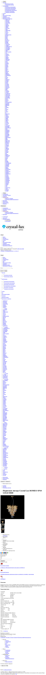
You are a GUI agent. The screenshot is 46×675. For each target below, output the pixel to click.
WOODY (7, 189)
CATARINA (7, 48)
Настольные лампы (7, 15)
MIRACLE (7, 141)
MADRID (7, 126)
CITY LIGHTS (8, 51)
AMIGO (7, 26)
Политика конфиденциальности (11, 199)
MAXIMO (7, 135)
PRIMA (6, 154)
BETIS (6, 39)
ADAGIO (7, 20)
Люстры (4, 2)
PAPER (6, 152)
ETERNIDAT (8, 75)
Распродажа (5, 201)
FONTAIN (7, 87)
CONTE (7, 54)
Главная (4, 485)
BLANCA (7, 40)
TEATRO (7, 179)
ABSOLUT (7, 19)
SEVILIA (7, 166)
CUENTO (7, 60)
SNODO (7, 170)
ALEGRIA (7, 21)
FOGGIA (7, 86)
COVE (6, 56)
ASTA (6, 31)
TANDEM (7, 178)
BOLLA (7, 41)
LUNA (6, 124)
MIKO (6, 139)
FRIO (6, 89)
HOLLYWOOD (8, 102)
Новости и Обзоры (9, 198)
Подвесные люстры (9, 3)
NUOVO (7, 143)
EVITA (6, 77)
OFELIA (7, 144)
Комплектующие (6, 17)
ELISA (6, 72)
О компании (5, 194)
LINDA (6, 119)
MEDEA (7, 136)
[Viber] (6, 552)
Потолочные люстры (9, 4)
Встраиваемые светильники (11, 10)
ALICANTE (7, 23)
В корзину (3, 560)
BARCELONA (8, 34)
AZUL (6, 33)
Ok (16, 673)
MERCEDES (7, 137)
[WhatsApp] (7, 552)
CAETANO (7, 44)
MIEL (6, 138)
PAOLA (7, 151)
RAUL (6, 157)
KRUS (6, 114)
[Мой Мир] (3, 552)
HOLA (6, 101)
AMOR (6, 27)
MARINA (7, 132)
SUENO (7, 175)
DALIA (6, 62)
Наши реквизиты (8, 661)
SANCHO (7, 164)
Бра (3, 14)
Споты (4, 13)
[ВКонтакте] (1, 552)
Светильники (5, 5)
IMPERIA (7, 104)
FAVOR (6, 80)
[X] (5, 552)
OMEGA (7, 148)
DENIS (6, 65)
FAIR (6, 78)
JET (6, 108)
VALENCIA (7, 187)
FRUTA (6, 90)
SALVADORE (8, 163)
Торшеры (5, 16)
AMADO (7, 25)
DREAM (7, 71)
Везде (4, 237)
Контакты (5, 200)
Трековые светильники (10, 12)
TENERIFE (7, 180)
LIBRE (6, 118)
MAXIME (7, 134)
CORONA (7, 55)
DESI (6, 67)
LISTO (6, 121)
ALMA (6, 24)
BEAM (6, 35)
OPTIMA (7, 149)
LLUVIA (7, 123)
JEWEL (6, 109)
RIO (6, 159)
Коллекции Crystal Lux (7, 18)
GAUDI (6, 92)
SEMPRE (7, 165)
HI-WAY (7, 100)
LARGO (7, 116)
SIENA (6, 167)
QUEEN (7, 156)
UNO (6, 185)
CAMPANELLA (8, 46)
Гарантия (5, 196)
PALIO (6, 150)
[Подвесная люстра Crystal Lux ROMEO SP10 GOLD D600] (12, 518)
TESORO (7, 181)
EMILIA (7, 73)
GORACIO (7, 94)
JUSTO (6, 111)
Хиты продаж (6, 202)
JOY (6, 110)
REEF (6, 158)
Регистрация (7, 221)
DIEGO (6, 69)
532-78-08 (20, 248)
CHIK (6, 50)
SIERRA (7, 168)
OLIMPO (7, 146)
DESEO (6, 66)
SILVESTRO (7, 169)
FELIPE (6, 81)
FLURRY (7, 85)
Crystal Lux (5, 631)
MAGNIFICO (8, 127)
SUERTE (7, 177)
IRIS (6, 106)
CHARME (7, 49)
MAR (6, 128)
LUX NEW (7, 125)
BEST (6, 37)
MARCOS (7, 129)
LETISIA (7, 117)
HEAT (6, 98)
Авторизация (8, 220)
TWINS (6, 184)
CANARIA (7, 47)
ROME (6, 160)
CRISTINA (7, 59)
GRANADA (7, 95)
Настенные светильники (10, 9)
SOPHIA (7, 172)
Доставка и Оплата (7, 195)
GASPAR (7, 91)
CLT (6, 52)
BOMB (6, 42)
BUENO (7, 43)
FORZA (7, 88)
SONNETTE (7, 171)
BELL (6, 36)
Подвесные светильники (10, 6)
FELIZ (6, 82)
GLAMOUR (7, 93)
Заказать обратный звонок (5, 249)
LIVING (7, 122)
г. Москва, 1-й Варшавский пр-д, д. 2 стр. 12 (9, 250)
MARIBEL (7, 131)
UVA (6, 186)
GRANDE (7, 96)
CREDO (7, 57)
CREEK (7, 58)
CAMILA (7, 45)
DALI (6, 61)
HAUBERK (7, 97)
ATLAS (6, 32)
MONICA (7, 142)
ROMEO (7, 162)
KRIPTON (7, 113)
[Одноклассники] (2, 552)
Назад (4, 1)
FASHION (7, 79)
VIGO (6, 188)
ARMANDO (7, 30)
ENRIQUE (7, 74)
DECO (6, 64)
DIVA (6, 70)
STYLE (6, 174)
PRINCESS (7, 155)
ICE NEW (7, 103)
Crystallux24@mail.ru (7, 669)
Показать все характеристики (9, 550)
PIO (6, 153)
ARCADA (7, 28)
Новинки (5, 203)
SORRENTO (7, 173)
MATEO (7, 133)
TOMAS (7, 183)
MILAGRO (7, 140)
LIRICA (7, 120)
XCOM (6, 190)
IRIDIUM (7, 105)
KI (5, 112)
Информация (5, 197)
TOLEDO (7, 182)
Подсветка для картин (9, 11)
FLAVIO (7, 83)
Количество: (3, 555)
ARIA (6, 29)
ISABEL (7, 107)
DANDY (7, 63)
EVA (6, 76)
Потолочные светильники (10, 8)
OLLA (6, 147)
